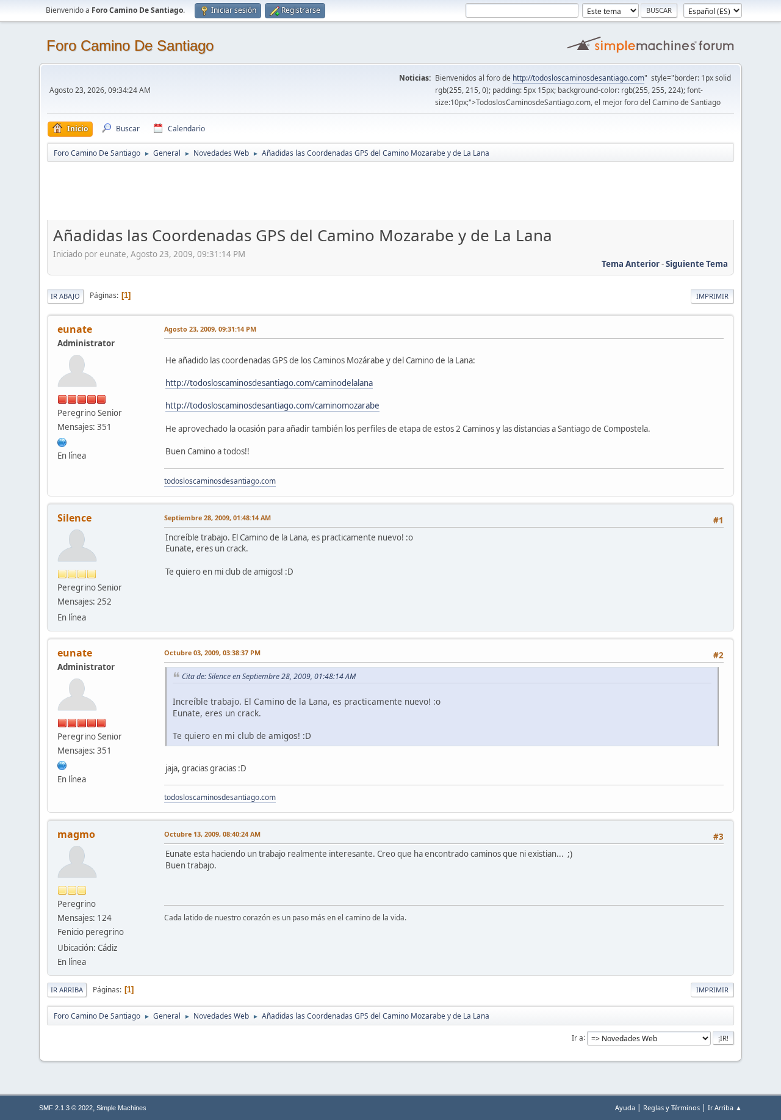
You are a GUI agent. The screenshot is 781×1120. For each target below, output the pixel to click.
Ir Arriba (67, 989)
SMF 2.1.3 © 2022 (66, 1107)
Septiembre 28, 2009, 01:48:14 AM (217, 517)
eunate (74, 329)
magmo (76, 834)
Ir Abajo (65, 295)
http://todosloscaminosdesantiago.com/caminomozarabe (272, 405)
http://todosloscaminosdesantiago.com (578, 78)
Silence (74, 518)
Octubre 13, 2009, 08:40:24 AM (212, 833)
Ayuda (625, 1107)
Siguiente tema (697, 263)
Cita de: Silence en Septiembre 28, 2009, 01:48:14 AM (269, 676)
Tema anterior (631, 263)
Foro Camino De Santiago (130, 45)
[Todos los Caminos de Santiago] (62, 440)
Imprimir (712, 295)
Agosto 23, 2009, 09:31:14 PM (210, 328)
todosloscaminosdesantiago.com (220, 481)
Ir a (577, 1037)
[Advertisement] (262, 190)
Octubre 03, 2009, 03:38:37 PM (212, 652)
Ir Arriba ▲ (725, 1107)
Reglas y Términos (671, 1107)
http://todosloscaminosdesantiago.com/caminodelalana (269, 382)
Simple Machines (121, 1107)
